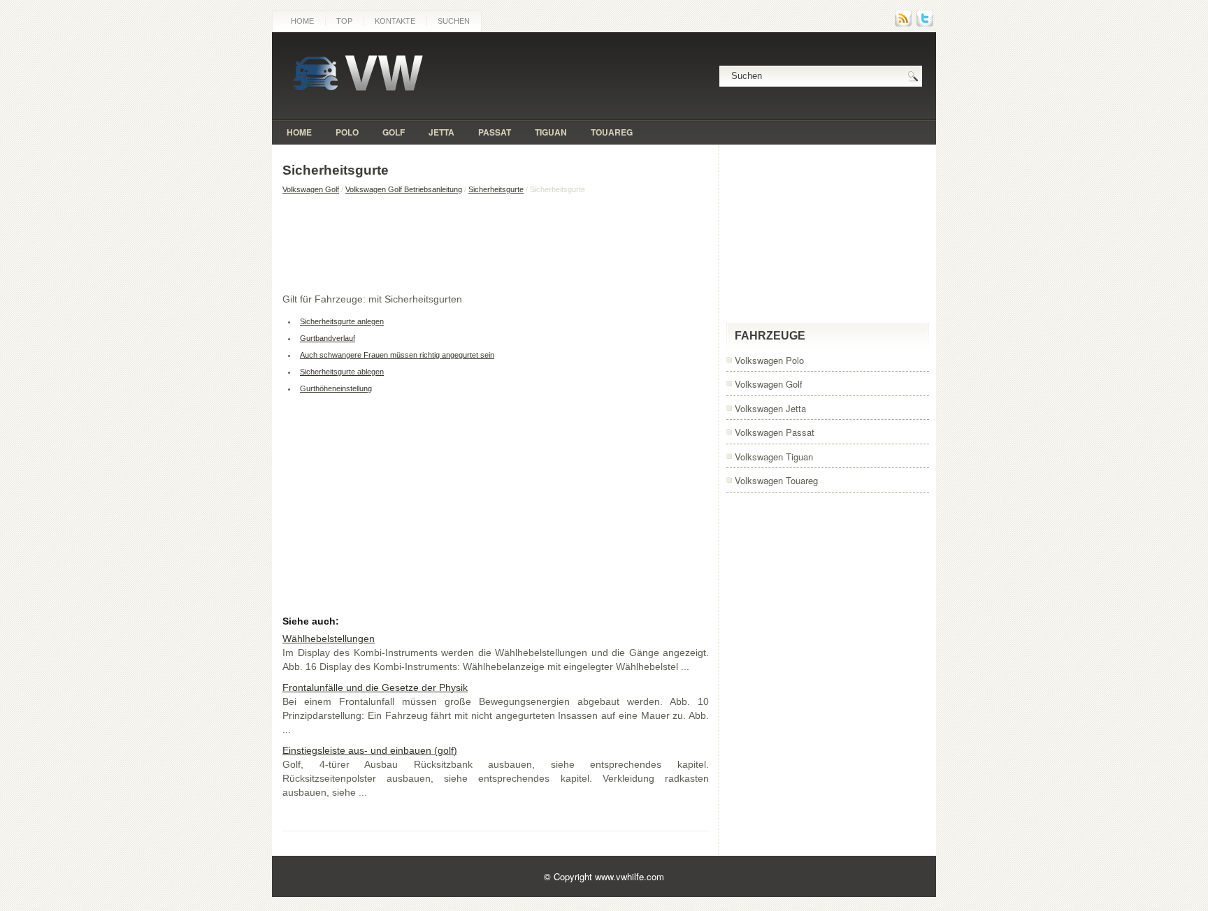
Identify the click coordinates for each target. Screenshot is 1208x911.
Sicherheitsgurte (496, 189)
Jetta (441, 132)
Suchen (454, 21)
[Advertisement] (495, 243)
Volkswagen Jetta (770, 408)
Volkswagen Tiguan (774, 456)
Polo (347, 132)
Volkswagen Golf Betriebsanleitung (403, 189)
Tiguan (551, 132)
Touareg (612, 132)
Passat (494, 132)
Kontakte (395, 21)
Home (302, 21)
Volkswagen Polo (769, 360)
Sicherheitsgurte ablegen (342, 371)
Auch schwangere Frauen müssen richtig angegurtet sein (397, 355)
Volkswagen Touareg (776, 480)
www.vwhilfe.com (629, 876)
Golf (393, 132)
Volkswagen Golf (310, 189)
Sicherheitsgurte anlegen (342, 321)
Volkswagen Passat (774, 432)
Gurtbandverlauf (327, 338)
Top (344, 21)
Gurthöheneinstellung (336, 388)
